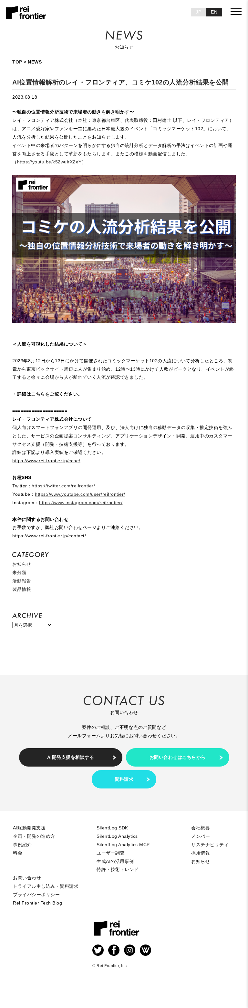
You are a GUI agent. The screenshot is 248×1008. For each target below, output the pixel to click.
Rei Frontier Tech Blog (37, 902)
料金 (17, 853)
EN (214, 12)
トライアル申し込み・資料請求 (45, 886)
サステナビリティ (210, 844)
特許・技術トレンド (118, 869)
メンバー (200, 836)
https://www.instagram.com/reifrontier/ (80, 502)
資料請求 (124, 779)
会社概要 (200, 827)
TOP (17, 61)
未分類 (19, 572)
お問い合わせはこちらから (178, 757)
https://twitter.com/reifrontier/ (63, 485)
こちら (38, 393)
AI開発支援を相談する (70, 757)
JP (198, 12)
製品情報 (21, 589)
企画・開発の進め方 (34, 836)
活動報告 (21, 580)
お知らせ (21, 564)
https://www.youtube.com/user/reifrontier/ (80, 494)
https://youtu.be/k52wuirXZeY (49, 161)
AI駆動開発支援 (29, 827)
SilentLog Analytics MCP (123, 844)
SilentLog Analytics (117, 836)
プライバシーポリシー (36, 894)
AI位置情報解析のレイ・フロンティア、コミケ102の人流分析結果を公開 (120, 82)
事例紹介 (22, 844)
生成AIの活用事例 (115, 861)
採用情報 (200, 853)
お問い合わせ (27, 877)
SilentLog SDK (112, 827)
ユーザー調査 (111, 853)
